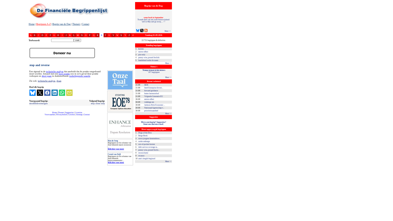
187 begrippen (153, 71)
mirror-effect (143, 52)
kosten (141, 49)
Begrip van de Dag (61, 24)
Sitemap (79, 115)
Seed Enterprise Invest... (153, 88)
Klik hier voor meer (116, 149)
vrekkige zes (149, 102)
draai (58, 81)
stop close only (98, 103)
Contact (85, 24)
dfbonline (389, 220)
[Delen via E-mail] (69, 92)
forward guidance (151, 91)
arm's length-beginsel (146, 159)
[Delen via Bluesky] (32, 92)
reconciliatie (143, 153)
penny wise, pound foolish (148, 57)
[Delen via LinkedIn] (54, 92)
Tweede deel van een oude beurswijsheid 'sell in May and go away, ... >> (153, 20)
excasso (141, 156)
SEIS (146, 85)
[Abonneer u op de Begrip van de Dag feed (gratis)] (146, 31)
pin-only (141, 55)
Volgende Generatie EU (153, 96)
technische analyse (54, 71)
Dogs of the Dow (145, 133)
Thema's (76, 24)
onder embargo (144, 141)
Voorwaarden (50, 115)
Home (32, 24)
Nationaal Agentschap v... (154, 108)
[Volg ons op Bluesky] (137, 31)
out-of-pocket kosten (146, 144)
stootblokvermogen (38, 103)
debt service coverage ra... (148, 147)
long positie (64, 74)
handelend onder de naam (148, 60)
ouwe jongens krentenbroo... (149, 139)
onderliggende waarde (79, 76)
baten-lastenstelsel (151, 93)
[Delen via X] (40, 92)
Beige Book (143, 136)
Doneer (61, 113)
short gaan (47, 76)
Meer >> (168, 31)
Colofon (71, 115)
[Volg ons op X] (141, 31)
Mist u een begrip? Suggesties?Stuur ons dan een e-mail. (153, 123)
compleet (30, 116)
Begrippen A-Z (43, 24)
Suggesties (69, 113)
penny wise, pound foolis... (149, 150)
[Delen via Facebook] (47, 92)
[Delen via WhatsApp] (62, 92)
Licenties (78, 113)
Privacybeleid (61, 115)
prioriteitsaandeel (151, 111)
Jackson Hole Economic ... (154, 105)
